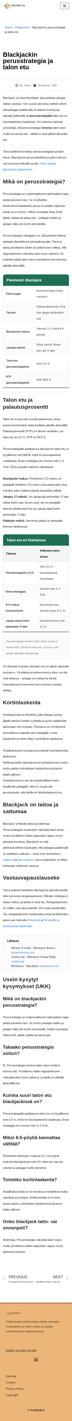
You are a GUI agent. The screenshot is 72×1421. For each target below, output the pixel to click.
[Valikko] (64, 6)
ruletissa (8, 859)
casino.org (17, 961)
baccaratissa (26, 859)
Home (8, 27)
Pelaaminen (22, 27)
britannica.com (49, 966)
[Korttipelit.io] (14, 6)
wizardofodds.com (23, 952)
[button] (36, 1359)
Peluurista (34, 920)
